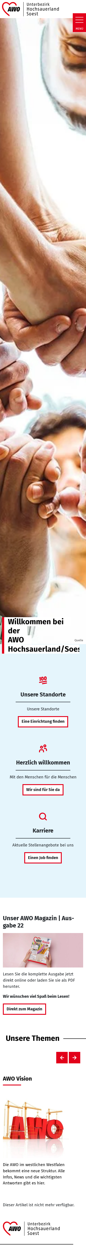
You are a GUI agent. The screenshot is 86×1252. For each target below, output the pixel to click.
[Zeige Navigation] (79, 20)
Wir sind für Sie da (43, 789)
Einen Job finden (43, 857)
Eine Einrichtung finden (43, 721)
